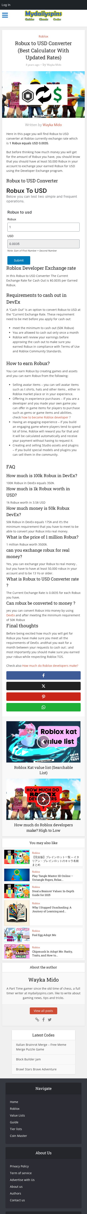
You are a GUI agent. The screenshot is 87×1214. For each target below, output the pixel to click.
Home (14, 1102)
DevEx (11, 615)
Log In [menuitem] (6, 5)
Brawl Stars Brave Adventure (36, 1069)
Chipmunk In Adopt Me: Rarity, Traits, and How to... (52, 953)
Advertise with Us (22, 1180)
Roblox (43, 36)
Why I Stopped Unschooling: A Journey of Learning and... (52, 909)
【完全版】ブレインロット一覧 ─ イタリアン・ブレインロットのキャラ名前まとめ (55, 861)
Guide (14, 1122)
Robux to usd (19, 212)
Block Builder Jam (28, 1059)
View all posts (43, 1011)
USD (10, 236)
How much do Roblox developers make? (50, 666)
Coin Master (18, 1136)
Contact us (17, 1200)
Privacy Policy (19, 1166)
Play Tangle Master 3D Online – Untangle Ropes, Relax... (52, 878)
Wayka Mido (54, 64)
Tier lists (16, 1129)
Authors (15, 1193)
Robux (11, 219)
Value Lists (17, 1115)
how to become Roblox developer (44, 417)
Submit (19, 260)
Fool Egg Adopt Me (44, 935)
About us (16, 1187)
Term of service (21, 1173)
